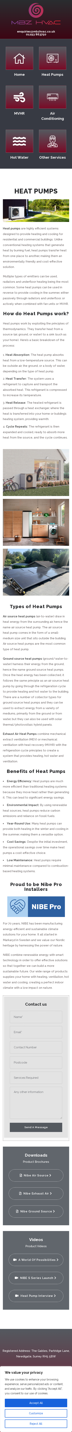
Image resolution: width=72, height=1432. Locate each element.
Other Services (52, 157)
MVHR (19, 113)
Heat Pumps (52, 74)
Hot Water (19, 157)
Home (19, 74)
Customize (36, 1413)
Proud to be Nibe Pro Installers (36, 887)
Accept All (36, 1402)
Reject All (36, 1423)
